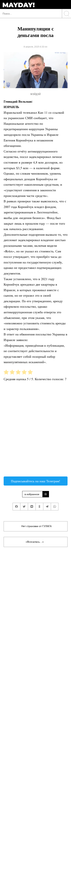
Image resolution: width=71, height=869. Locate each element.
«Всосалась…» (35, 541)
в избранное (32, 494)
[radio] (6, 373)
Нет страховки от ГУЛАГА (36, 526)
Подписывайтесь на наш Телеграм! (35, 481)
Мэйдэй (35, 94)
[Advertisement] (35, 430)
